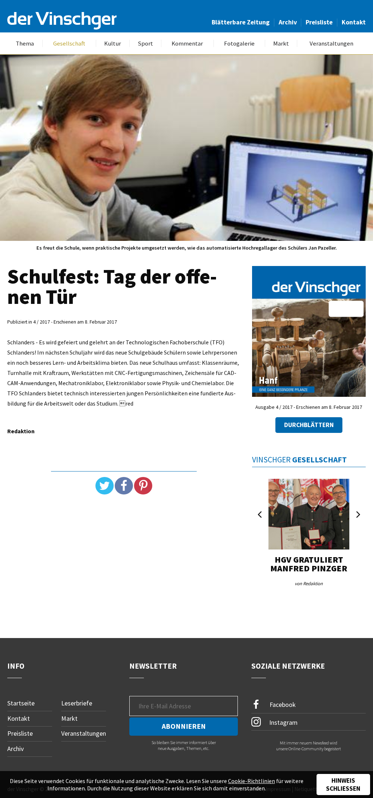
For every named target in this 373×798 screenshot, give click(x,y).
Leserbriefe (76, 703)
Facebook (282, 704)
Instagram (283, 722)
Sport (145, 43)
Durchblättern (309, 425)
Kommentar (187, 43)
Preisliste (319, 22)
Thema (25, 43)
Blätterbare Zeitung (241, 22)
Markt (281, 43)
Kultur (112, 43)
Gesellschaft (69, 43)
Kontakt (354, 22)
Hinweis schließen (343, 785)
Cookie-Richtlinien (251, 781)
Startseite (21, 703)
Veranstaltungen (331, 43)
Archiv (288, 22)
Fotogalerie (239, 43)
